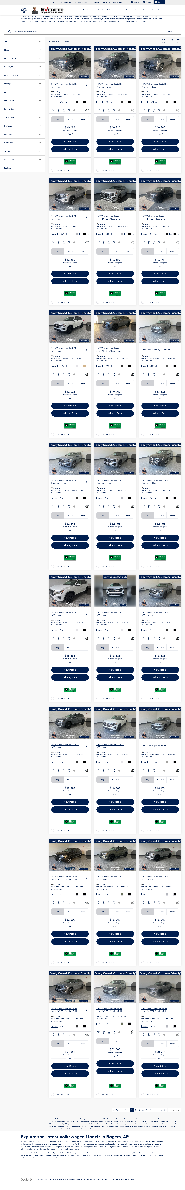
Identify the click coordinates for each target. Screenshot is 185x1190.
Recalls (133, 1179)
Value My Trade (70, 149)
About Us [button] (161, 10)
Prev (125, 1110)
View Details (70, 141)
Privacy (65, 1179)
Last (161, 1110)
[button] (88, 62)
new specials (148, 1146)
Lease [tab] (82, 119)
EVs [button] (94, 10)
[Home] (84, 10)
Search (170, 31)
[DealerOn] (27, 1179)
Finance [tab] (70, 119)
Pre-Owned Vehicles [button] (106, 10)
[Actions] (86, 85)
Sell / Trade (129, 10)
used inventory (115, 1144)
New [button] (88, 10)
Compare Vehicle (62, 170)
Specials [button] (119, 10)
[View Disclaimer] (74, 110)
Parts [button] (153, 10)
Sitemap (59, 1179)
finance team (39, 1146)
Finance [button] (146, 10)
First (117, 1110)
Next (153, 1110)
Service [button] (138, 10)
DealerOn (53, 1179)
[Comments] (87, 110)
